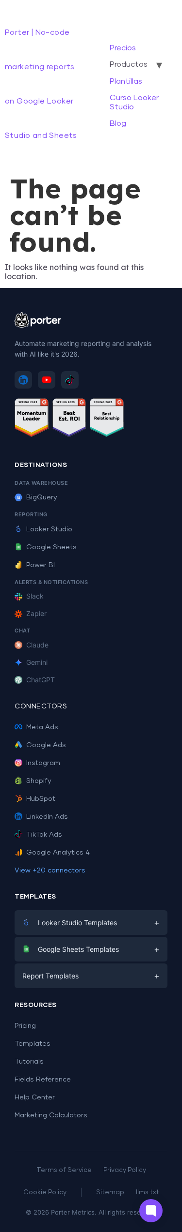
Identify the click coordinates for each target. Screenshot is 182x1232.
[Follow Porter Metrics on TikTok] (70, 380)
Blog (118, 123)
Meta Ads (42, 727)
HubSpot (40, 799)
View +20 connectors (50, 870)
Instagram (43, 763)
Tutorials (29, 1061)
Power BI (40, 565)
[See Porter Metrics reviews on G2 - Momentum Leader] (32, 419)
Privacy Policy (124, 1170)
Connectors (41, 706)
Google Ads (46, 745)
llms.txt (147, 1192)
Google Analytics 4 (58, 852)
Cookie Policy (44, 1192)
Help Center (35, 1097)
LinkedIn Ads (47, 816)
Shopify (38, 781)
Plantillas (126, 81)
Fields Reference (43, 1079)
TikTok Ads (44, 834)
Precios (123, 48)
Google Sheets (51, 547)
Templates (32, 1043)
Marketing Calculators (51, 1115)
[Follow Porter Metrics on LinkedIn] (23, 380)
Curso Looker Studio (134, 102)
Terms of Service (64, 1170)
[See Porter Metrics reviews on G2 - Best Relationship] (107, 419)
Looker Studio (49, 529)
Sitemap (110, 1192)
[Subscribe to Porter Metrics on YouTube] (46, 380)
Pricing (25, 1025)
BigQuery (41, 497)
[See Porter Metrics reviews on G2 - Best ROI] (69, 419)
